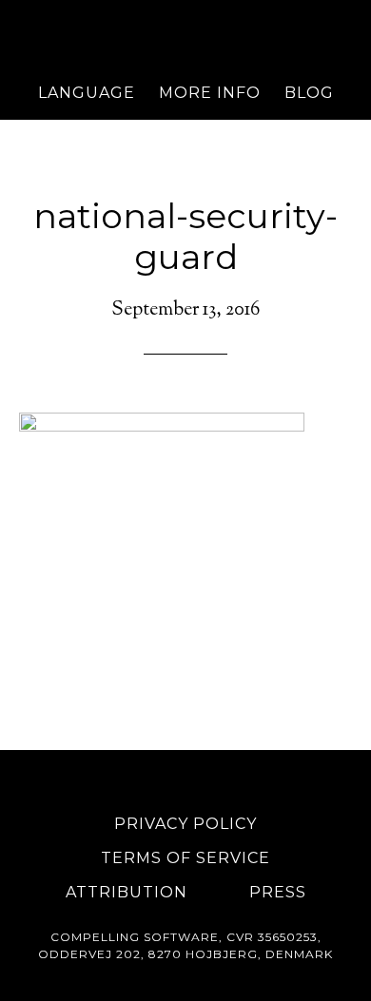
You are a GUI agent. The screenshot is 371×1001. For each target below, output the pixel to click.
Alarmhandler (186, 33)
